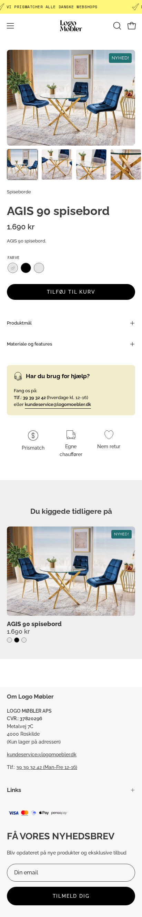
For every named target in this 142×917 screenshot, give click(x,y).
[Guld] (13, 268)
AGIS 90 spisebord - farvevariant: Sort (16, 640)
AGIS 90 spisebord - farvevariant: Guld (9, 640)
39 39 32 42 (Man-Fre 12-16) (46, 767)
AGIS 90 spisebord (34, 624)
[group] (71, 585)
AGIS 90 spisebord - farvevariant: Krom (24, 640)
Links (14, 789)
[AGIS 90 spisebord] (22, 164)
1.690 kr (18, 631)
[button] (116, 26)
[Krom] (39, 268)
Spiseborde (19, 191)
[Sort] (26, 268)
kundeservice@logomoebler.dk (42, 754)
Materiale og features (29, 344)
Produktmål (19, 323)
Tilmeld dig (71, 896)
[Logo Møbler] (71, 25)
